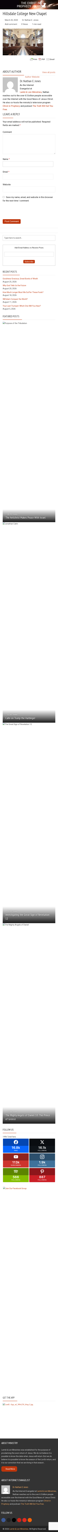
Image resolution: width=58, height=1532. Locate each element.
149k (5, 1137)
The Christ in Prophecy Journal (31, 4)
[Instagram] (14, 1520)
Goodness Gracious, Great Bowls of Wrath (20, 279)
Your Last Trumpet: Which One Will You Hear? (22, 306)
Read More (10, 1469)
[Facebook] (3, 1520)
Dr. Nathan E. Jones (30, 20)
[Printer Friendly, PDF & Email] (42, 59)
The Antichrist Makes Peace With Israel (25, 517)
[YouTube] (24, 1520)
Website (7, 184)
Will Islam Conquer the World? (15, 299)
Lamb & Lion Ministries (31, 92)
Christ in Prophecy (11, 106)
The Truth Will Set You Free (32, 1504)
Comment (7, 132)
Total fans (11, 1137)
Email (6, 172)
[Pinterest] (19, 1520)
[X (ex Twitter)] (9, 1520)
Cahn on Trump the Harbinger (20, 718)
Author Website (32, 77)
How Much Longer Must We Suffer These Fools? (23, 292)
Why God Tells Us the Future (14, 285)
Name (6, 159)
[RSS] (30, 1520)
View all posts (48, 72)
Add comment (11, 24)
